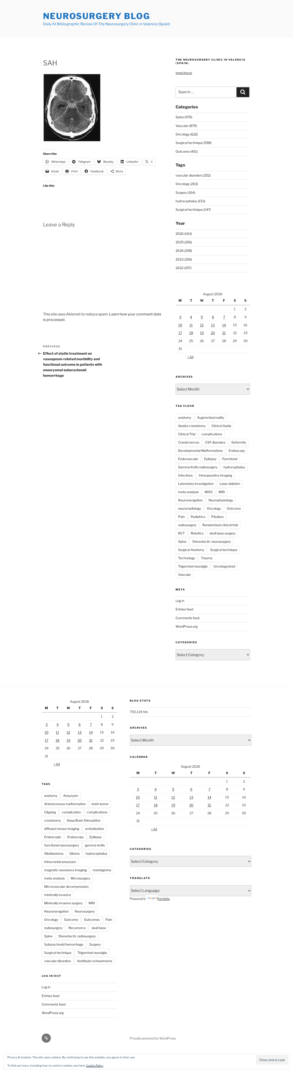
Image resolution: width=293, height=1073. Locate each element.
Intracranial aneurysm (60, 862)
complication (71, 812)
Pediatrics (198, 517)
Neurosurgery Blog (96, 16)
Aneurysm (70, 796)
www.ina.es (184, 73)
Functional (229, 459)
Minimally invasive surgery (63, 903)
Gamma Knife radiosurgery (197, 467)
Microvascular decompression (66, 886)
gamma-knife (95, 845)
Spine (182, 541)
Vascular (184, 574)
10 (180, 325)
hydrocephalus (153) (190, 201)
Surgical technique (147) (193, 209)
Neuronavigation (190, 500)
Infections (185, 475)
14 (224, 325)
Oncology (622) (187, 134)
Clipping (50, 812)
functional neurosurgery (61, 845)
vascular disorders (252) (193, 175)
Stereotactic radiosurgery (77, 936)
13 (213, 325)
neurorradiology (189, 508)
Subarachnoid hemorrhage (63, 944)
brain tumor (100, 804)
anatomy (184, 417)
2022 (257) (184, 268)
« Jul (190, 357)
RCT (181, 533)
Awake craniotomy (192, 426)
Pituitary (217, 517)
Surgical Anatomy (191, 550)
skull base (99, 928)
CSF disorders (215, 442)
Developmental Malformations (200, 450)
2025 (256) (184, 242)
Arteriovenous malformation (65, 804)
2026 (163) (184, 234)
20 (213, 333)
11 (191, 325)
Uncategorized (224, 566)
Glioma (74, 853)
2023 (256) (184, 259)
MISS (209, 492)
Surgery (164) (185, 192)
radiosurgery (187, 525)
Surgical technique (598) (194, 143)
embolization (94, 829)
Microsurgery (80, 878)
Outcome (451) (187, 151)
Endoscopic (52, 837)
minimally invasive (57, 895)
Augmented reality (210, 417)
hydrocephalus (234, 467)
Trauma (206, 558)
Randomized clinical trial (220, 525)
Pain (181, 517)
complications (211, 434)
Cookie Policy (94, 1065)
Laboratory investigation (196, 484)
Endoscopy (237, 450)
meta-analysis (188, 492)
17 (180, 333)
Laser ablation (230, 484)
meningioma (102, 870)
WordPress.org (187, 626)
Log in (180, 601)
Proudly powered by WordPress (153, 1038)
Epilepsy (210, 459)
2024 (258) (184, 251)
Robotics (197, 533)
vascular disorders (57, 961)
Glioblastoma (53, 853)
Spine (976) (184, 117)
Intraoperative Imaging (215, 475)
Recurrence (77, 928)
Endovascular (188, 459)
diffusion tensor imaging (61, 829)
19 (202, 333)
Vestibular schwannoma (94, 961)
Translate (163, 899)
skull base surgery (222, 533)
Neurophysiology (221, 500)
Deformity (238, 442)
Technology (186, 558)
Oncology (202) (187, 184)
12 (201, 325)
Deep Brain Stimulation (83, 820)
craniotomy (52, 820)
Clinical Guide (221, 426)
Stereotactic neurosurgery (211, 541)
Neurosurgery (85, 911)
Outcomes (92, 919)
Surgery (95, 944)
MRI (222, 492)
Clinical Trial (186, 434)
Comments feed (187, 618)
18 (191, 333)
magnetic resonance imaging (65, 870)
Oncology (214, 508)
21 (224, 333)
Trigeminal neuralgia (193, 566)
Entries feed (184, 609)
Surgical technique (223, 550)
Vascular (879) (186, 126)
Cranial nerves (188, 442)
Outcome (234, 508)
